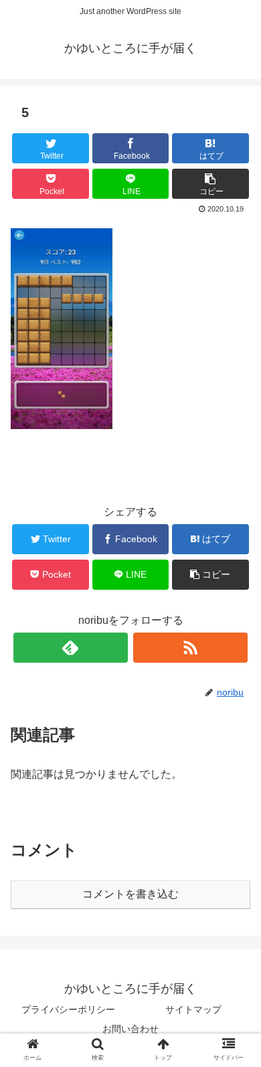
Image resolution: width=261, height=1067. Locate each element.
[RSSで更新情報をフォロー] (190, 648)
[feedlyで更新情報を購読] (70, 648)
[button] (234, 1050)
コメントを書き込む (130, 894)
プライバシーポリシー (68, 1009)
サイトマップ (193, 1009)
